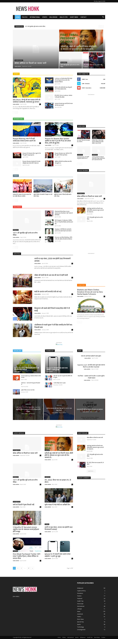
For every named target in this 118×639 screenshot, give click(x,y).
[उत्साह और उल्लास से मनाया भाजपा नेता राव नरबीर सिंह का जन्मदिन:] (22, 186)
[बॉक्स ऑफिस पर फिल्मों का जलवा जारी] (36, 49)
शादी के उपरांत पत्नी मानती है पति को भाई (47, 292)
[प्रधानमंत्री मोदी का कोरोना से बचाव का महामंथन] (90, 409)
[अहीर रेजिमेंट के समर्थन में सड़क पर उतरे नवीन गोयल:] (43, 186)
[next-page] (17, 112)
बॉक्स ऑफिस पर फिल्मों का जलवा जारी (34, 26)
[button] (103, 17)
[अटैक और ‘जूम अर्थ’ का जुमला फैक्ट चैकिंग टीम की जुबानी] (48, 377)
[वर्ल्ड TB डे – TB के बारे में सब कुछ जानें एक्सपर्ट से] (16, 384)
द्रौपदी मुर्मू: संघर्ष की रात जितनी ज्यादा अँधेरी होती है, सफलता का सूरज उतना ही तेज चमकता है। (95, 210)
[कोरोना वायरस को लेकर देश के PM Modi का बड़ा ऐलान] (59, 409)
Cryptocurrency (81, 591)
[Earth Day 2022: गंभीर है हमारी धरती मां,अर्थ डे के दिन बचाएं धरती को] (27, 363)
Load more (90, 471)
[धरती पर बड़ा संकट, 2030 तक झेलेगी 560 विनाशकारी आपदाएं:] (22, 264)
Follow (103, 83)
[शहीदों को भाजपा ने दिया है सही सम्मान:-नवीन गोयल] (63, 186)
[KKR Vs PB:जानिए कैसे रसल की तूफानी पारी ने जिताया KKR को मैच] (49, 89)
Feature (79, 596)
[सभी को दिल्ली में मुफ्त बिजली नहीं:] (27, 495)
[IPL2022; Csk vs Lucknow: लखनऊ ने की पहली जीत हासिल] (49, 97)
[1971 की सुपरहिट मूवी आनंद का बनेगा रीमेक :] (70, 60)
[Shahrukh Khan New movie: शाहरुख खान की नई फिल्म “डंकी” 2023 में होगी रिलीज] (49, 213)
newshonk (86, 62)
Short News (74, 17)
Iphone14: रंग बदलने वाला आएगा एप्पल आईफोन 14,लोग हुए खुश (57, 368)
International (35, 17)
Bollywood (53, 17)
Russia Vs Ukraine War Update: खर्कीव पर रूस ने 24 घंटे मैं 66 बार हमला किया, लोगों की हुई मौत (58, 141)
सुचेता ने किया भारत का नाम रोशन (27, 390)
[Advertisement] (73, 9)
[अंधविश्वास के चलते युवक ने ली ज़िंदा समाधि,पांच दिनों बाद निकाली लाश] (22, 330)
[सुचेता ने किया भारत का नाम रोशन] (16, 392)
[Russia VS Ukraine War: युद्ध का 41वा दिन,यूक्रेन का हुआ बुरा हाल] (17, 155)
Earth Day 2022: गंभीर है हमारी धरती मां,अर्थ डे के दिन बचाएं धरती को (26, 368)
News (78, 611)
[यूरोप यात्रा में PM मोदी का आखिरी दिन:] (59, 495)
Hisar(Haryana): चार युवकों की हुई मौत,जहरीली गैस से (83, 157)
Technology (47, 551)
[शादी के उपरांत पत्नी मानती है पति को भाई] (22, 297)
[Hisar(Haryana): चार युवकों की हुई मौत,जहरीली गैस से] (83, 151)
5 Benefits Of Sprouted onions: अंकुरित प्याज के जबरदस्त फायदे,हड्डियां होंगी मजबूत (26, 529)
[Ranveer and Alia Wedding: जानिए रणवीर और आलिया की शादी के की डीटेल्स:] (49, 239)
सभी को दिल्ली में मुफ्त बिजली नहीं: (23, 505)
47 (28, 568)
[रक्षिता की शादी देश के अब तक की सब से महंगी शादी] (22, 280)
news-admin (16, 104)
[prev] (100, 26)
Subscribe (102, 88)
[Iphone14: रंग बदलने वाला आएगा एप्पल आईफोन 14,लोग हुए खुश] (59, 363)
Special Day (80, 622)
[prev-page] (14, 112)
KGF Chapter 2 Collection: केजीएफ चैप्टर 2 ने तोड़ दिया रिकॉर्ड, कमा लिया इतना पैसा (64, 222)
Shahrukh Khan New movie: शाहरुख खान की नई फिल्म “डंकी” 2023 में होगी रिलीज (64, 213)
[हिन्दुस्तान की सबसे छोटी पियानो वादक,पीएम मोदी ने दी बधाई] (22, 313)
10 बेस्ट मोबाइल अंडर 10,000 (59, 383)
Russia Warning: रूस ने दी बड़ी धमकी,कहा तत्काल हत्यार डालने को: (24, 140)
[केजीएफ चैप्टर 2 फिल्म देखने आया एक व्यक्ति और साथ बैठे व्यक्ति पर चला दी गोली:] (98, 134)
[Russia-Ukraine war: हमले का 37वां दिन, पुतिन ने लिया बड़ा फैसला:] (49, 155)
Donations (80, 311)
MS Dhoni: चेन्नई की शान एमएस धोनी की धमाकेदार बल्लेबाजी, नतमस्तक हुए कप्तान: (26, 101)
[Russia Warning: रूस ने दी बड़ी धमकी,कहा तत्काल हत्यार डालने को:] (27, 129)
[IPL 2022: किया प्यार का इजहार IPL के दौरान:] (93, 60)
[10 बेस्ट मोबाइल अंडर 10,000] (48, 384)
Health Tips (64, 17)
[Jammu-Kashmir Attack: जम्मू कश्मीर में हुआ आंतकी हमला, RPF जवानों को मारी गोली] (98, 151)
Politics (24, 17)
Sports (44, 17)
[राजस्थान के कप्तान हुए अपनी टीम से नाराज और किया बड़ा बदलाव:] (49, 105)
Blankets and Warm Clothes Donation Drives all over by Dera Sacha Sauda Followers (90, 292)
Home (18, 17)
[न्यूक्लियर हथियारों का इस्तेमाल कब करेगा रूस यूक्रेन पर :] (49, 163)
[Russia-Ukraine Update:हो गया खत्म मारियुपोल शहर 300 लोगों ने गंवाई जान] (17, 163)
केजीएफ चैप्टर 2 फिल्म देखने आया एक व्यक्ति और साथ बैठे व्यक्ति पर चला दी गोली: (97, 142)
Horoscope (80, 603)
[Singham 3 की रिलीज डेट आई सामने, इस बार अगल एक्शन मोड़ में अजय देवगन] (49, 231)
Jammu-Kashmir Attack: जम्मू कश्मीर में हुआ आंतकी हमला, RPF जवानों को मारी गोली (98, 158)
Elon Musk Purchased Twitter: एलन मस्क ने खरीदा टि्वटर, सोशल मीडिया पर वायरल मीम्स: (26, 556)
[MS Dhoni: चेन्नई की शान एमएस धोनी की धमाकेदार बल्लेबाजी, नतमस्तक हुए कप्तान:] (27, 87)
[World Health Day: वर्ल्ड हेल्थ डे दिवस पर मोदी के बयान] (16, 377)
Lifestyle (47, 524)
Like (104, 79)
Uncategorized (18, 60)
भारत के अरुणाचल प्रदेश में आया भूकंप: (91, 356)
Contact (83, 17)
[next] (102, 26)
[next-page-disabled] (81, 322)
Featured (63, 43)
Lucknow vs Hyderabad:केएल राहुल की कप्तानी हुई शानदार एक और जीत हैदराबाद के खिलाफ (63, 80)
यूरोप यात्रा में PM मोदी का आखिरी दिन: (57, 505)
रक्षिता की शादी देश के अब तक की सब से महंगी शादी (51, 275)
